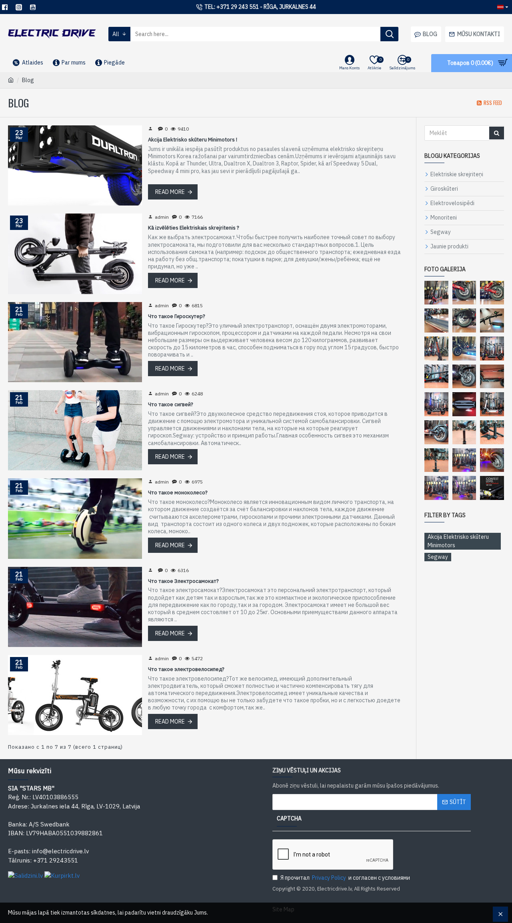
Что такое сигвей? (170, 404)
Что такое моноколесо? (178, 493)
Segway (438, 556)
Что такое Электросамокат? (183, 581)
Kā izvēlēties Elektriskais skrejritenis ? (193, 228)
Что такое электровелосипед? (186, 669)
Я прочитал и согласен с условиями (345, 877)
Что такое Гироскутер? (176, 316)
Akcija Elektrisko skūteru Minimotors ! (192, 140)
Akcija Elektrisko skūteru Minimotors (458, 541)
